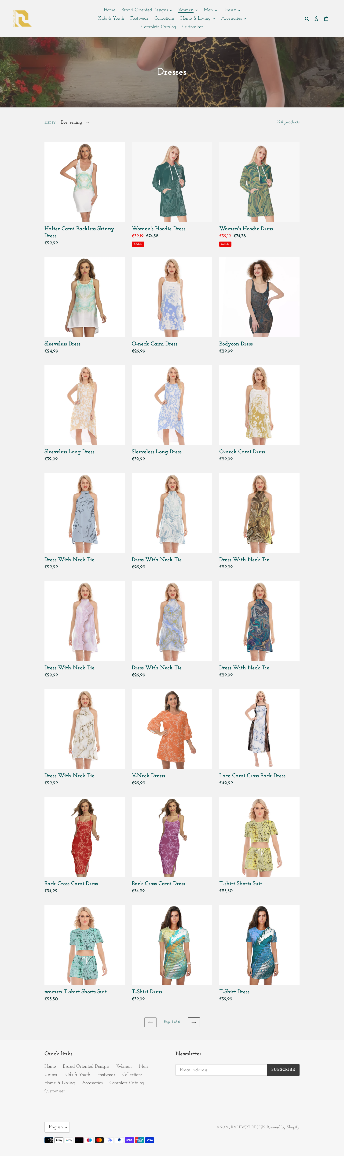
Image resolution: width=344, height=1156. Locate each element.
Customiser (54, 1091)
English (56, 1127)
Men (143, 1066)
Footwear (106, 1074)
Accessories (92, 1083)
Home (50, 1066)
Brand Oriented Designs (86, 1066)
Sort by (49, 122)
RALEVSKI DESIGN (248, 1127)
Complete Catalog (127, 1083)
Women (124, 1066)
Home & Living (59, 1083)
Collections (132, 1074)
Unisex (50, 1074)
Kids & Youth (77, 1074)
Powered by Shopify (283, 1127)
